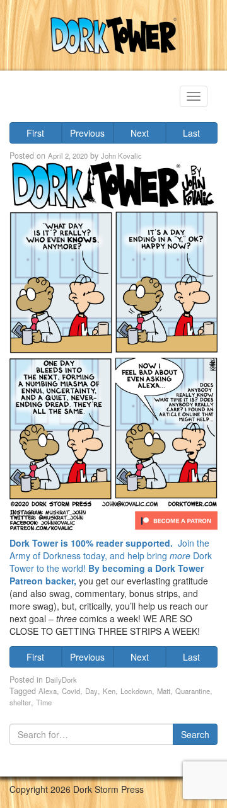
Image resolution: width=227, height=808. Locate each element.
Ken (109, 691)
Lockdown (136, 691)
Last (191, 133)
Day (91, 691)
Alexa (47, 691)
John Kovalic (121, 156)
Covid (71, 691)
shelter (20, 702)
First (35, 133)
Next (140, 133)
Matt (163, 691)
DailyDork (61, 679)
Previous (87, 133)
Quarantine (192, 691)
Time (44, 702)
